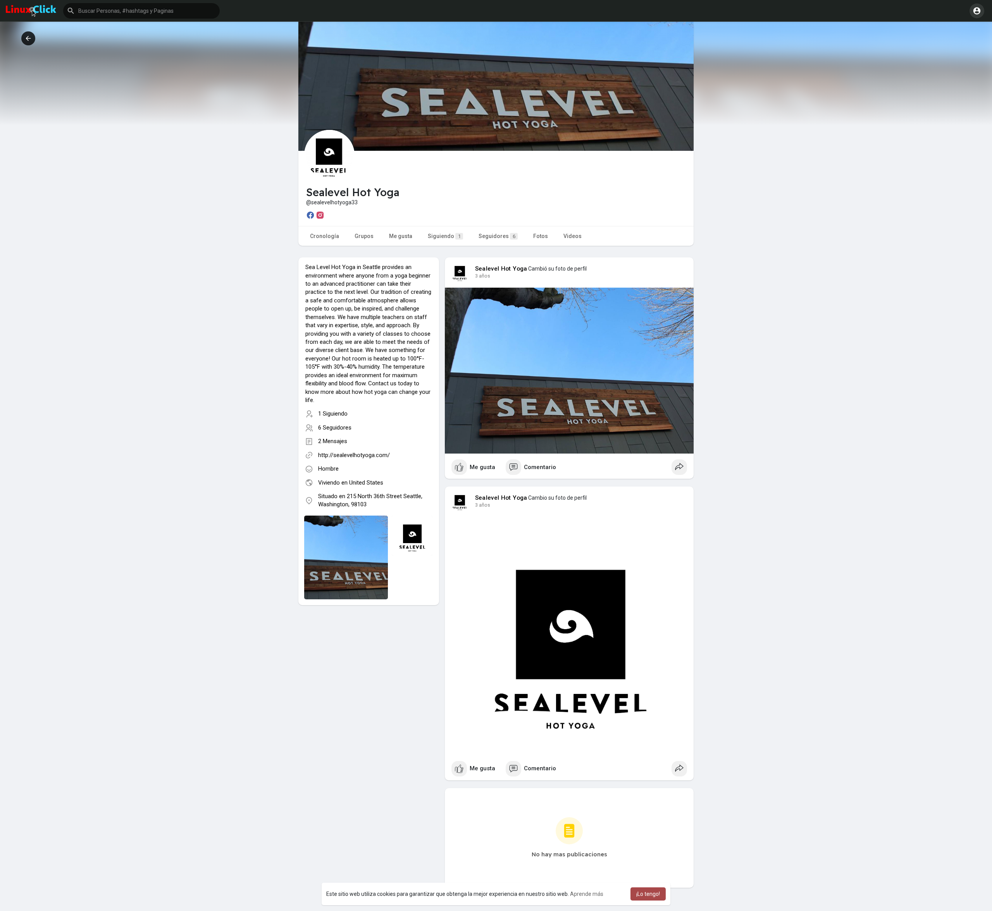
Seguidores (497, 236)
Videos (572, 236)
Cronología (324, 236)
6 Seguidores (334, 427)
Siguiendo (444, 236)
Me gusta (400, 236)
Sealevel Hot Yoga (501, 268)
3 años (482, 276)
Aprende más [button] (586, 894)
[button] (141, 11)
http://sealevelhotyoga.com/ (354, 455)
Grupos (364, 236)
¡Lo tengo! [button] (648, 894)
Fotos (540, 236)
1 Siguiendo (333, 413)
